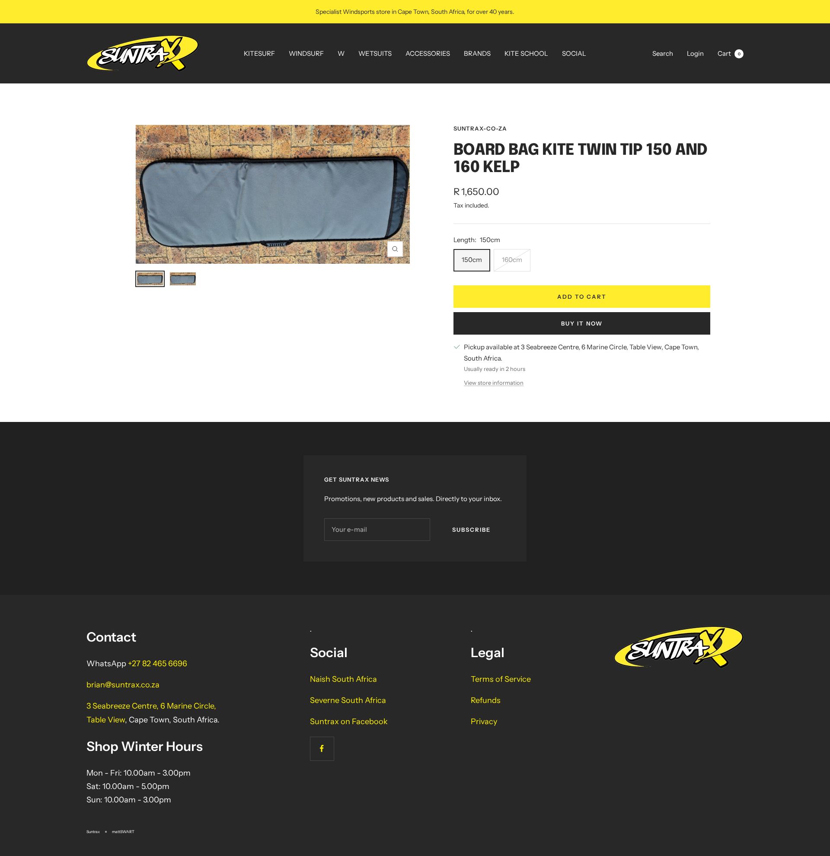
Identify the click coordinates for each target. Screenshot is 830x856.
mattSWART (123, 831)
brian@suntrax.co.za (123, 685)
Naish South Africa (343, 679)
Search (662, 53)
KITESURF (259, 53)
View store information (494, 382)
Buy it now (582, 323)
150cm (472, 260)
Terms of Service (501, 679)
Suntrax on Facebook (349, 721)
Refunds (486, 700)
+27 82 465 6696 (157, 663)
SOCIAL (574, 53)
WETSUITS (375, 53)
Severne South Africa (348, 700)
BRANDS (477, 53)
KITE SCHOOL (526, 53)
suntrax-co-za (480, 128)
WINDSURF (306, 53)
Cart (729, 53)
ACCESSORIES (427, 53)
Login (695, 53)
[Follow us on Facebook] (322, 748)
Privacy (484, 721)
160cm (512, 260)
